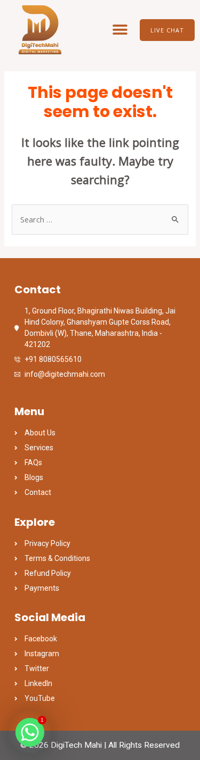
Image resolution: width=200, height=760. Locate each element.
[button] (120, 30)
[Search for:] (100, 219)
